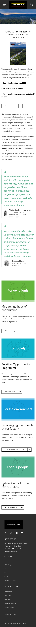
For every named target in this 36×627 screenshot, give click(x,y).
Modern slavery (10, 603)
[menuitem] (5, 533)
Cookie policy (9, 607)
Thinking (7, 565)
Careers (7, 573)
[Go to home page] (18, 5)
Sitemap (7, 599)
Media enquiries (10, 581)
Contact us (8, 577)
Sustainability (9, 591)
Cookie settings (10, 614)
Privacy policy (9, 595)
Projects (7, 561)
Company (7, 569)
